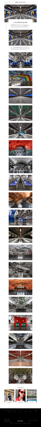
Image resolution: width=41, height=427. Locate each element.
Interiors (9, 2)
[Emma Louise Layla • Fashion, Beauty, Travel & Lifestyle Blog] (20, 2)
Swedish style (25, 25)
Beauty (6, 420)
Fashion (6, 419)
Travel (8, 419)
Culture (8, 420)
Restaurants (6, 2)
